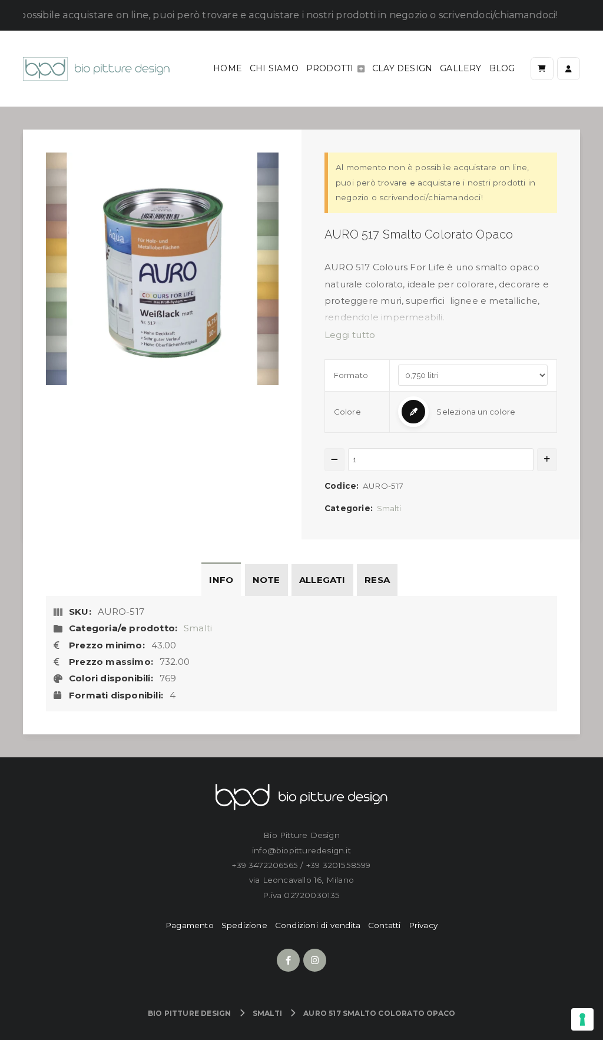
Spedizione (244, 925)
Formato (351, 375)
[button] (473, 411)
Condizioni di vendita (317, 925)
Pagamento (189, 925)
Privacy (423, 925)
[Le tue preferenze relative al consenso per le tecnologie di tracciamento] (582, 1019)
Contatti (384, 925)
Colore (347, 411)
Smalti (389, 508)
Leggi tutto (349, 334)
